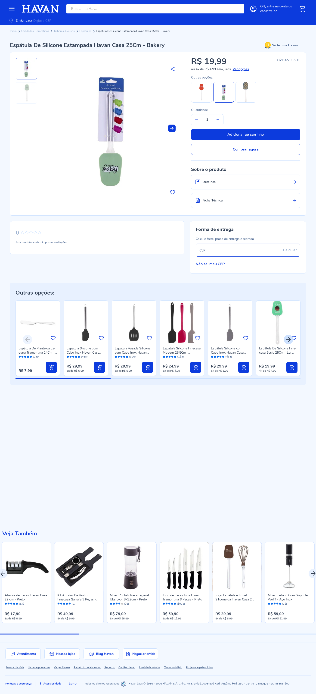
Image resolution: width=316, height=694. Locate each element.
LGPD (73, 683)
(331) (22, 604)
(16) (126, 604)
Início (13, 31)
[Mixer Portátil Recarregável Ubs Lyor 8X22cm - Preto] (131, 566)
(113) (180, 356)
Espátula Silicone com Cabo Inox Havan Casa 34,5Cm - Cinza (227, 352)
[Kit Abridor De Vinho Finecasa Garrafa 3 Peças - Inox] (79, 566)
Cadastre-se (268, 11)
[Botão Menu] (11, 8)
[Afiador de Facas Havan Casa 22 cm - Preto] (26, 566)
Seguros (109, 667)
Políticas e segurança (18, 683)
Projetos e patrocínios (199, 667)
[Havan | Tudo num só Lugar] (40, 9)
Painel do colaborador (87, 667)
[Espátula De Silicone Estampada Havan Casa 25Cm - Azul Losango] (245, 101)
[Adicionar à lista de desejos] (172, 192)
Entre (277, 6)
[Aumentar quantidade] (217, 119)
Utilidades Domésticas (35, 31)
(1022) (181, 604)
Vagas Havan (62, 667)
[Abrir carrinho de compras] (302, 8)
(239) (36, 356)
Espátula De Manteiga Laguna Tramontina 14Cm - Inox (37, 352)
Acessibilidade (52, 683)
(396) (132, 356)
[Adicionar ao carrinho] (51, 367)
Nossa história (15, 667)
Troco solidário (173, 667)
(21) (284, 604)
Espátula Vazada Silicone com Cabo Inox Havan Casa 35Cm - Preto (132, 352)
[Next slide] (172, 128)
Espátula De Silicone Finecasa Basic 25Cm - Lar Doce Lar (278, 352)
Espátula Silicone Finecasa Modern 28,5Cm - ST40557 (182, 352)
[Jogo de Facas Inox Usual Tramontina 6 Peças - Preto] (184, 566)
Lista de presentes (39, 667)
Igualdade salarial (149, 667)
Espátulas (85, 31)
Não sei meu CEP (210, 264)
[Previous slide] (27, 339)
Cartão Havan (126, 667)
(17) (74, 604)
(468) (84, 356)
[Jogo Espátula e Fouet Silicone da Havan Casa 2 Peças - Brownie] (237, 566)
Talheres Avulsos (64, 31)
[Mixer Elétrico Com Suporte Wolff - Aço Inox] (289, 566)
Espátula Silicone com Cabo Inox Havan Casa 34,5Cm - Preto (83, 352)
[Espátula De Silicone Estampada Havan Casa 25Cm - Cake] (201, 101)
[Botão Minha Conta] (253, 9)
